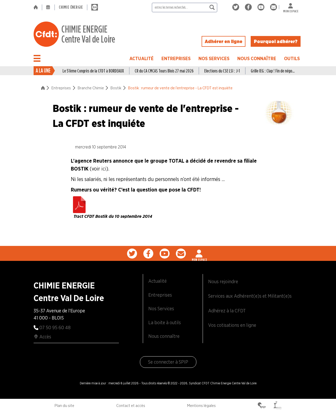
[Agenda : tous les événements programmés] (48, 7)
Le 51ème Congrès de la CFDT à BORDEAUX (93, 71)
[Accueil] (38, 7)
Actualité (141, 58)
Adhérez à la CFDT (227, 310)
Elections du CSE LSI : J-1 (222, 71)
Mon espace (290, 10)
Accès (45, 336)
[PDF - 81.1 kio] (79, 203)
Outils (292, 58)
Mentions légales (201, 405)
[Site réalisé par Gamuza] (277, 405)
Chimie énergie (71, 7)
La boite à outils (164, 322)
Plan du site (64, 405)
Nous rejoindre (223, 281)
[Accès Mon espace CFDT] (199, 253)
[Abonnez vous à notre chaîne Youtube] (262, 7)
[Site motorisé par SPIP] (262, 405)
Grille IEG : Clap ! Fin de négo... (273, 71)
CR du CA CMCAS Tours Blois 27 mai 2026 (164, 71)
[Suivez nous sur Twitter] (236, 7)
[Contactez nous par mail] (273, 7)
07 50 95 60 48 (55, 327)
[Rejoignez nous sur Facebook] (249, 7)
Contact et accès (130, 405)
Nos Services (213, 58)
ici (103, 169)
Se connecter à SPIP (168, 362)
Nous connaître (256, 58)
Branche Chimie (91, 88)
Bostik (116, 88)
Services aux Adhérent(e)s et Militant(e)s (250, 296)
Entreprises (176, 58)
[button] (37, 58)
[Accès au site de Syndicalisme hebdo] (94, 7)
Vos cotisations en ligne (232, 325)
